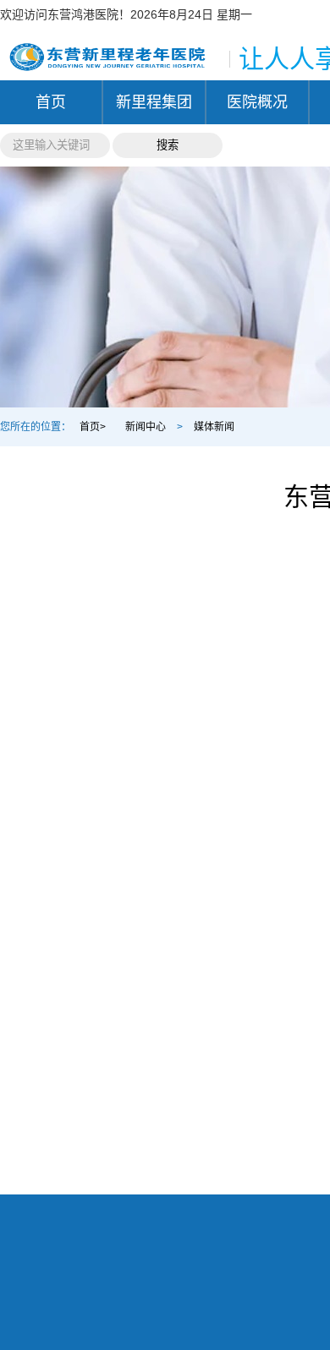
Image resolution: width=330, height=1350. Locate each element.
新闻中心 (145, 427)
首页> (93, 427)
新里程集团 (154, 102)
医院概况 (257, 102)
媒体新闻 (214, 427)
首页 (51, 102)
